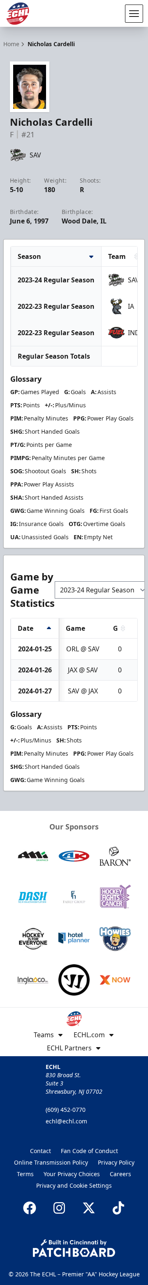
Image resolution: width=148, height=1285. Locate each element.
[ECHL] (17, 13)
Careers (120, 1174)
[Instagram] (59, 1207)
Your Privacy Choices (72, 1174)
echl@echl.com (66, 1121)
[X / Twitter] (88, 1207)
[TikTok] (118, 1207)
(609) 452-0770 (66, 1110)
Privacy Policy (116, 1162)
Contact (40, 1151)
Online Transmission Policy (51, 1162)
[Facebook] (29, 1207)
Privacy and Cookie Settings (74, 1185)
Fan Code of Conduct (89, 1151)
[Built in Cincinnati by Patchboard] (74, 1248)
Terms (25, 1174)
